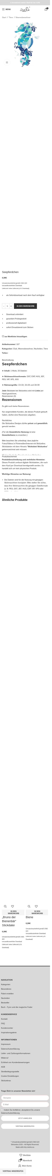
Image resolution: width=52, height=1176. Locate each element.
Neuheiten (5, 998)
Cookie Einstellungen (10, 1076)
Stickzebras (6, 1080)
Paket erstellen (7, 994)
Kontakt (4, 1019)
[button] (13, 912)
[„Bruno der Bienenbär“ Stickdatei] (13, 604)
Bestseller (5, 1003)
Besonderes (6, 989)
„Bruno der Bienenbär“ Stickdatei (9, 921)
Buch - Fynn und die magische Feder (16, 1007)
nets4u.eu (30, 1147)
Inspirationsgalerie (9, 1032)
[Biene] (37, 604)
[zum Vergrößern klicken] (7, 62)
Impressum (6, 1044)
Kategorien (5, 984)
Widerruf (4, 1058)
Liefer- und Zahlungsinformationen (15, 1053)
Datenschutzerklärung (10, 1049)
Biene (29, 917)
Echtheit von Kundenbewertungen (15, 1062)
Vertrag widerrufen (13, 1171)
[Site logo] (25, 9)
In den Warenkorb (25, 306)
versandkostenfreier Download (12, 941)
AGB (3, 1067)
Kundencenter (7, 1028)
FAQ (3, 1023)
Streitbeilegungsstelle (10, 1071)
